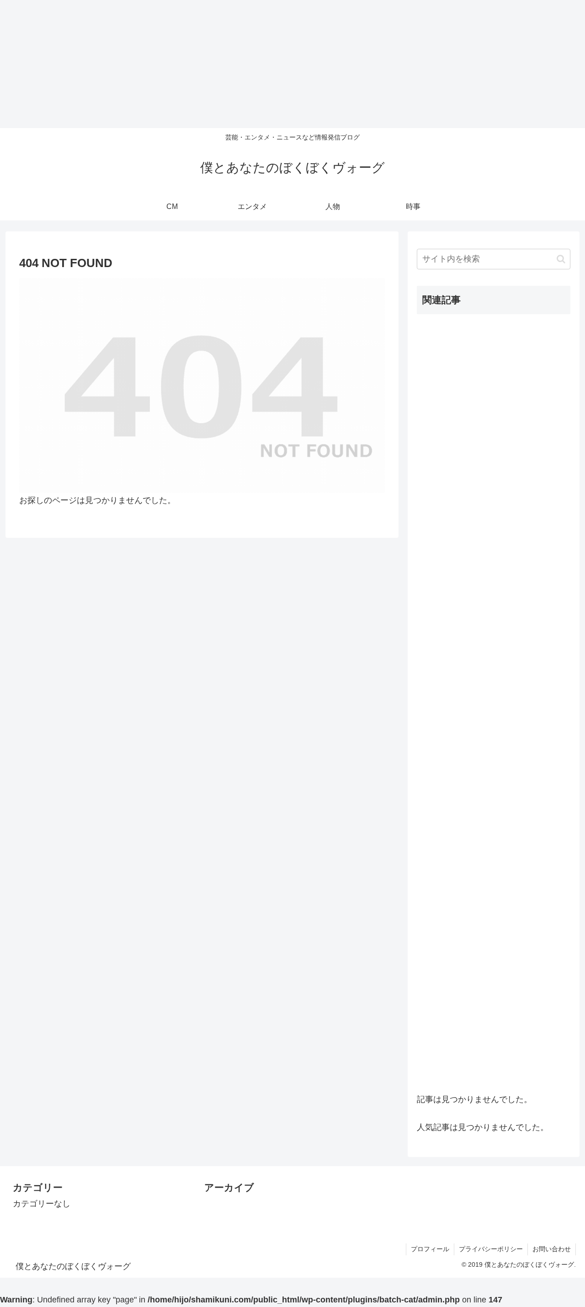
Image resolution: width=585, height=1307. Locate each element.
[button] (561, 259)
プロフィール (430, 1249)
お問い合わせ (551, 1249)
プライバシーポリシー (491, 1249)
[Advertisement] (274, 64)
